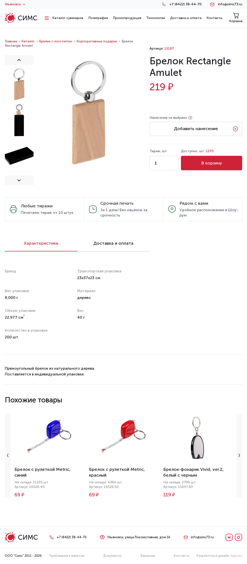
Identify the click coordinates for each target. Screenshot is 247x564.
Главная (11, 41)
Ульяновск (13, 4)
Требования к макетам (66, 555)
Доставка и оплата (113, 243)
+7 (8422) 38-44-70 (185, 4)
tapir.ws (236, 555)
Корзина (236, 21)
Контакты (181, 555)
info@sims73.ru (230, 4)
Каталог (27, 41)
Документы (112, 555)
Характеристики (41, 243)
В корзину (211, 163)
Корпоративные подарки (96, 41)
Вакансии (148, 555)
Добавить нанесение (196, 128)
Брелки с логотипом (55, 41)
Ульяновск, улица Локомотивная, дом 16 (138, 537)
